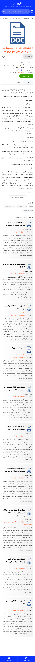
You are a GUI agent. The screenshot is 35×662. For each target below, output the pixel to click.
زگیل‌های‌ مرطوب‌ (9, 206)
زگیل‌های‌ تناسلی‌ (21, 206)
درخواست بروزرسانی (10, 65)
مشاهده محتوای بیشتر (17, 198)
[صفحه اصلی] (32, 18)
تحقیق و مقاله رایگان (19, 397)
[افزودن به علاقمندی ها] (3, 57)
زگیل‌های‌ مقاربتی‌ (27, 210)
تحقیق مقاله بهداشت (18, 70)
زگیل (30, 206)
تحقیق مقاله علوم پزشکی (17, 274)
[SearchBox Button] (3, 11)
